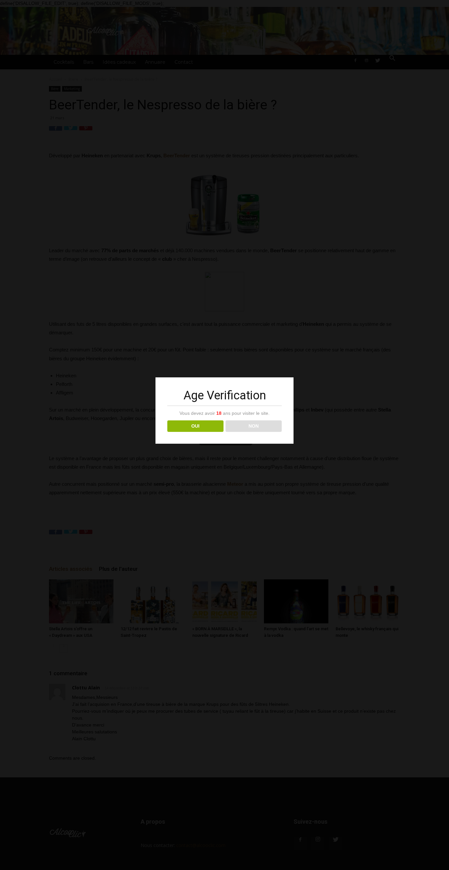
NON (253, 426)
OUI (195, 426)
